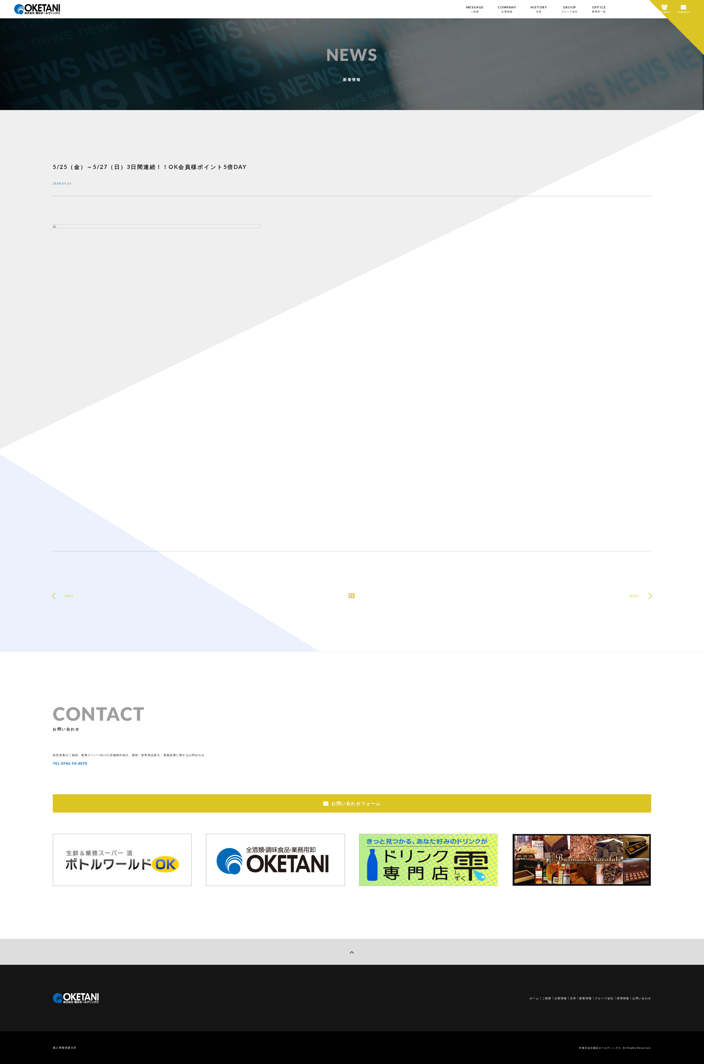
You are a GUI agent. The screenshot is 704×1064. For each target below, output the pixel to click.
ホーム (534, 998)
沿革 (573, 998)
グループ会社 (604, 998)
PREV (69, 596)
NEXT (635, 596)
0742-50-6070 (74, 763)
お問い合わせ (641, 998)
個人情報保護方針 (65, 1047)
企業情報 (560, 998)
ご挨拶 (546, 998)
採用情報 (623, 998)
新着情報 (585, 998)
